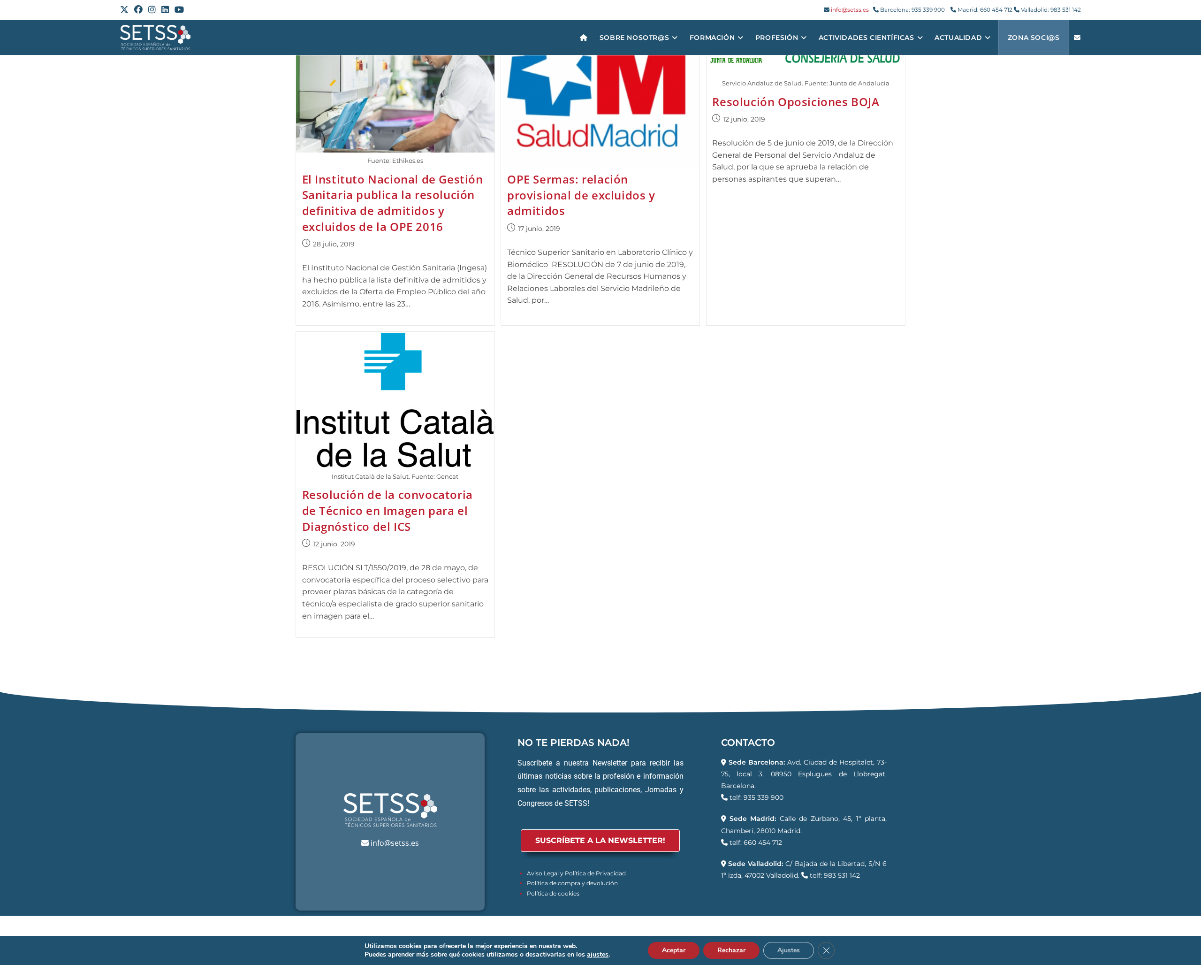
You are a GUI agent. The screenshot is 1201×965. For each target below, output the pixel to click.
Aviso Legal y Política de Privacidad (576, 873)
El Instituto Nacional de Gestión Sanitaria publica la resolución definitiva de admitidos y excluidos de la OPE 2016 (392, 202)
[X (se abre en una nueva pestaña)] (125, 10)
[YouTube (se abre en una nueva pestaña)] (179, 10)
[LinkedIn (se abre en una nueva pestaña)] (165, 10)
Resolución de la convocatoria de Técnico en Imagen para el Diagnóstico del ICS (387, 510)
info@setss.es (850, 9)
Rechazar (731, 950)
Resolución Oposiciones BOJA (795, 101)
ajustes (597, 954)
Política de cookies (553, 893)
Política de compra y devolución (572, 883)
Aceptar (673, 950)
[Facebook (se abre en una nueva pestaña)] (138, 10)
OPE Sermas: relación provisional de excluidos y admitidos (581, 194)
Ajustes (788, 950)
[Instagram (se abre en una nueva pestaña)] (152, 10)
